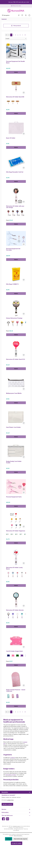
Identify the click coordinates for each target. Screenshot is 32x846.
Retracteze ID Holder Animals (15, 610)
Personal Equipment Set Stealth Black (15, 62)
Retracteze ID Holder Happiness (15, 530)
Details (16, 72)
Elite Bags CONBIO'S (12, 284)
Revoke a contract (7, 804)
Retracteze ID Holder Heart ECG (15, 359)
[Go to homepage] (16, 10)
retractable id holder (11, 774)
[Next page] (22, 35)
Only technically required (20, 838)
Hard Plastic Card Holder (13, 427)
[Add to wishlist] (23, 57)
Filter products (17, 25)
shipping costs (16, 826)
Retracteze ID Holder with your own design (15, 206)
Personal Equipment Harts (13, 497)
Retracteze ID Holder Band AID (15, 97)
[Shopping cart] (29, 15)
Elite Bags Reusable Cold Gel (14, 172)
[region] (16, 2)
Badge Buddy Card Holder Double (13, 462)
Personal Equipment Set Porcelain (13, 249)
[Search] (19, 15)
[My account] (26, 15)
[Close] (29, 1)
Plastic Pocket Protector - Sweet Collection (15, 690)
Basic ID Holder (10, 138)
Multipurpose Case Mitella (13, 393)
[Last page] (25, 35)
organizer (12, 757)
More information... (18, 835)
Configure (8, 838)
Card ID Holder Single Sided (14, 651)
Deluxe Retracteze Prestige (14, 318)
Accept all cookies (16, 843)
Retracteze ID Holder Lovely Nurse (14, 568)
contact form (10, 800)
